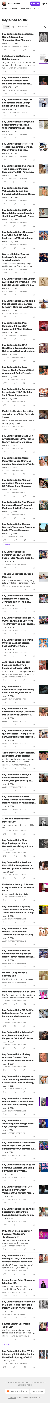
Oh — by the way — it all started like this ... (18, 826)
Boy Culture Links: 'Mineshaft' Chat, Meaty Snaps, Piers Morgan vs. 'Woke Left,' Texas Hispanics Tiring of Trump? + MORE (18, 1035)
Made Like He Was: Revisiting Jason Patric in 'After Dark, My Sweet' (18, 414)
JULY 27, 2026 (8, 696)
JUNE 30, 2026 (8, 1360)
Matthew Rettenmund (21, 46)
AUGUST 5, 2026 (9, 445)
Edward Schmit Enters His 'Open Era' (16, 1325)
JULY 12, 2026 (8, 1063)
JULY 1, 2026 (7, 1311)
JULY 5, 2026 (7, 1218)
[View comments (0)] (14, 49)
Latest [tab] (6, 27)
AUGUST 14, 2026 (10, 241)
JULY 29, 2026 (8, 627)
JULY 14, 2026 (8, 1019)
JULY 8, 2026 (7, 1152)
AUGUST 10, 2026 (10, 332)
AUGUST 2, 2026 (9, 511)
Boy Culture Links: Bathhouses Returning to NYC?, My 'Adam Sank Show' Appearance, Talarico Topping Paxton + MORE (18, 392)
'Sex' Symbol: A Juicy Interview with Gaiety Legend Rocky (18, 754)
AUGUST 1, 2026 (9, 533)
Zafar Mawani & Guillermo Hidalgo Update (16, 57)
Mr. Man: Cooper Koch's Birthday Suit (14, 974)
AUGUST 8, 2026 (9, 354)
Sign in (44, 3)
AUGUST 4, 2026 (9, 467)
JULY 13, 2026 (8, 1041)
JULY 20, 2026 (8, 871)
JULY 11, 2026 (8, 1086)
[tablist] (15, 26)
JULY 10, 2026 (8, 1108)
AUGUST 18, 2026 (10, 153)
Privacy (35, 1382)
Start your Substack (18, 1391)
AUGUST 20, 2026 (10, 109)
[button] (5, 8)
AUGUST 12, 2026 (10, 288)
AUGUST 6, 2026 (9, 398)
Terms (41, 1382)
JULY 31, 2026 (8, 561)
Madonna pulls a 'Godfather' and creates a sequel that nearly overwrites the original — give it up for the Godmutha (17, 1241)
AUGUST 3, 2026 (9, 489)
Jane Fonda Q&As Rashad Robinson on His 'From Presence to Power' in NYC (16, 665)
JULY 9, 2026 (7, 1130)
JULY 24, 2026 (8, 784)
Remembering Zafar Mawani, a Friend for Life (18, 1281)
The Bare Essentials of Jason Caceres (17, 575)
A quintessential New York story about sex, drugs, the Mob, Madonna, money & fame (19, 760)
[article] (25, 41)
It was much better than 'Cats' (15, 894)
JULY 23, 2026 (8, 806)
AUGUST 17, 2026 (10, 175)
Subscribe (35, 3)
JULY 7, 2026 (7, 1174)
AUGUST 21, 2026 (10, 87)
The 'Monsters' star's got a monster (17, 979)
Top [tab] (12, 27)
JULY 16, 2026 (8, 960)
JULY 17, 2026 (8, 938)
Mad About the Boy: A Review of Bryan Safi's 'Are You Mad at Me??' (18, 887)
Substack (12, 1397)
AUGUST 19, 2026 (10, 131)
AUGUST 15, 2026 (10, 219)
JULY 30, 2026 (8, 605)
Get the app (37, 1391)
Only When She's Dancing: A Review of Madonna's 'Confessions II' (17, 1234)
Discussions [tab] (22, 27)
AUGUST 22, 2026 (10, 43)
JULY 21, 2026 (8, 849)
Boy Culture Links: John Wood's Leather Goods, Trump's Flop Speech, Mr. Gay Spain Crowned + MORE (17, 931)
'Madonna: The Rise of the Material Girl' (16, 820)
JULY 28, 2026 (8, 649)
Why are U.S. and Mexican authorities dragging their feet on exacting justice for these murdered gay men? (19, 63)
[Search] (45, 26)
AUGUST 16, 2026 (10, 197)
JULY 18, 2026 (8, 916)
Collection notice (25, 1385)
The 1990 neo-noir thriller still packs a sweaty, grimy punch (19, 421)
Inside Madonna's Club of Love (18, 991)
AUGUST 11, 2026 (10, 310)
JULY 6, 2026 (7, 1196)
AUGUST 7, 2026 (9, 376)
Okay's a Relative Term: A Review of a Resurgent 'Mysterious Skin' (15, 257)
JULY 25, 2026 (8, 718)
